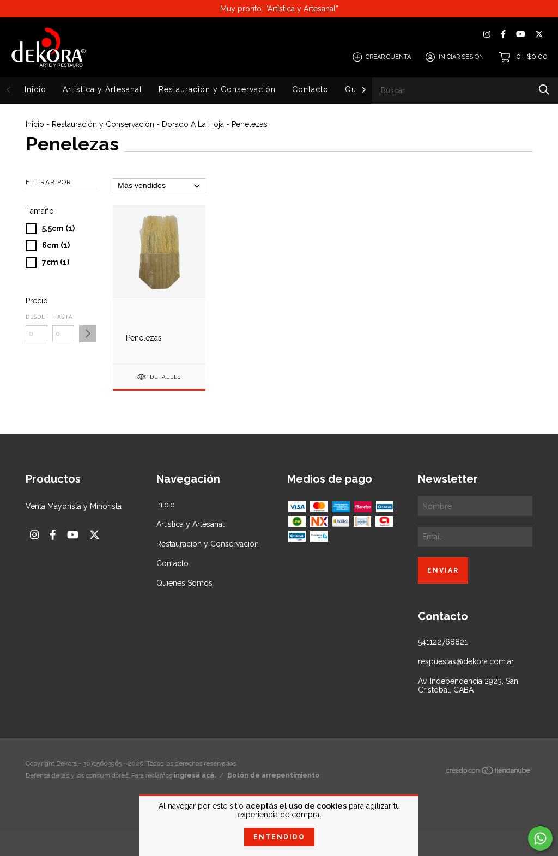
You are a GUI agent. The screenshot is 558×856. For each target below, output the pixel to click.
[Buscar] (544, 89)
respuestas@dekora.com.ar (466, 661)
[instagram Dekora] (487, 34)
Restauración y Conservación (217, 89)
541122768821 (443, 642)
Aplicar (87, 333)
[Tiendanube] (488, 772)
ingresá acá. (195, 775)
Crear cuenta (388, 56)
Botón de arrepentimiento (273, 775)
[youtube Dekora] (520, 34)
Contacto (310, 89)
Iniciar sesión (461, 56)
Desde (35, 317)
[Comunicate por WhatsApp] (540, 838)
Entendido (279, 837)
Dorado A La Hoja (193, 124)
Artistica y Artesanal (102, 89)
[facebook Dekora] (503, 34)
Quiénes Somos (184, 583)
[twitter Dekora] (539, 34)
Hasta (62, 317)
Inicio (35, 89)
